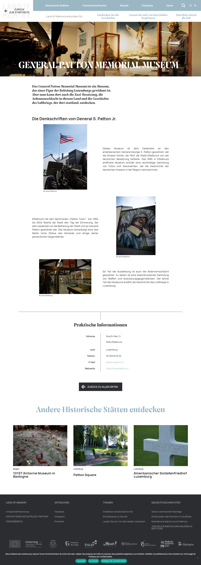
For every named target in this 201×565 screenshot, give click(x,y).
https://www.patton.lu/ (117, 368)
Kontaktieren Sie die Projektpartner (27, 516)
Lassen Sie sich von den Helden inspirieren (148, 17)
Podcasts (147, 5)
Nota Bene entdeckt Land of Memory (170, 521)
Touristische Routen (94, 5)
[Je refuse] (197, 557)
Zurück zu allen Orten (102, 386)
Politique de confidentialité (114, 561)
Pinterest (59, 521)
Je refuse (93, 561)
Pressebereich (14, 521)
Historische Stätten (57, 5)
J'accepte (81, 561)
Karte (169, 5)
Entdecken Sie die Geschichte (108, 17)
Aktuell (124, 5)
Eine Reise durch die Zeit (186, 17)
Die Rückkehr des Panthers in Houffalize (171, 516)
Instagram (60, 516)
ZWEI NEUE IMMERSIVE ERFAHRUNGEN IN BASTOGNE (172, 527)
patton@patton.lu (115, 362)
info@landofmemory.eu (18, 512)
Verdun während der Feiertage (167, 512)
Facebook (59, 512)
